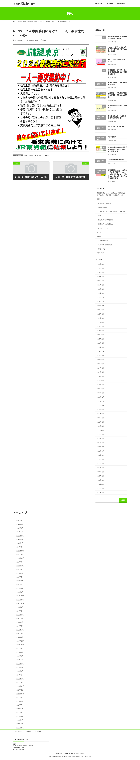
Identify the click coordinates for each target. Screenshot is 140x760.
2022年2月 (100, 488)
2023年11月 (101, 401)
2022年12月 (101, 447)
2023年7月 (100, 418)
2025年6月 (100, 322)
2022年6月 (100, 472)
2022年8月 (100, 463)
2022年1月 (100, 492)
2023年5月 (100, 426)
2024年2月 (100, 389)
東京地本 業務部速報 (105, 245)
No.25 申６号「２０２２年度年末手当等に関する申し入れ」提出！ (117, 49)
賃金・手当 (101, 249)
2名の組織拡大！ (113, 137)
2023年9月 (100, 409)
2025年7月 (100, 318)
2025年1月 (100, 343)
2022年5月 (100, 476)
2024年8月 (100, 364)
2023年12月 (101, 397)
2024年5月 (100, 376)
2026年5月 (100, 276)
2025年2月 (100, 339)
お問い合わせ (39, 731)
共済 (99, 216)
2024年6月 (100, 372)
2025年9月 (100, 310)
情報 (25, 155)
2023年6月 (100, 422)
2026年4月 (100, 281)
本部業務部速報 (103, 241)
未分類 (46, 155)
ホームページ (18, 731)
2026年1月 (100, 293)
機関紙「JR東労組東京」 (106, 224)
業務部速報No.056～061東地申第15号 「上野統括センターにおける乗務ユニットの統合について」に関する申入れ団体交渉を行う (117, 174)
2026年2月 (100, 289)
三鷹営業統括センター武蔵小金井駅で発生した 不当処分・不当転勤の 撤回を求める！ (111, 194)
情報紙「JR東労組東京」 (36, 155)
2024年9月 (100, 360)
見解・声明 (100, 253)
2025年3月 (100, 335)
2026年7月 (100, 268)
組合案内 (28, 731)
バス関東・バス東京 (104, 203)
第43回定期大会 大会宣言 (116, 126)
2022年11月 (101, 451)
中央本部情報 (102, 207)
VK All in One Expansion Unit (83, 756)
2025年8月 (100, 314)
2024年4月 (100, 380)
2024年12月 (101, 347)
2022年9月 (100, 459)
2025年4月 (100, 331)
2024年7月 (100, 368)
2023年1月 (100, 443)
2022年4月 (100, 480)
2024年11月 (101, 351)
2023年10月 (101, 405)
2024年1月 (100, 393)
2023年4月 (100, 430)
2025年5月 (100, 326)
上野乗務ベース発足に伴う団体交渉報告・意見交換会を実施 (117, 95)
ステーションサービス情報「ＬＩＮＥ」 (112, 211)
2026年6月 (100, 272)
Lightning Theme (69, 756)
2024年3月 (100, 384)
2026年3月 (100, 285)
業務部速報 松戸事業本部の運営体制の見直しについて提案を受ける (117, 72)
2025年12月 (101, 297)
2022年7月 (100, 468)
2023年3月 (100, 434)
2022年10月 (101, 455)
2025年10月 (101, 306)
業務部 (99, 236)
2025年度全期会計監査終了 (117, 160)
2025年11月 (101, 301)
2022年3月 (100, 484)
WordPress (59, 756)
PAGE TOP (135, 735)
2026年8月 (100, 264)
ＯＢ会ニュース (103, 228)
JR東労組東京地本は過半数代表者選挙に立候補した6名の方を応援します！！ (117, 149)
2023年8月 (100, 414)
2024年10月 (101, 355)
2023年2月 (100, 438)
